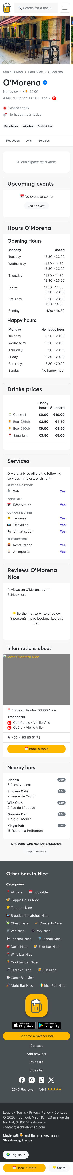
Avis (29, 140)
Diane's (13, 780)
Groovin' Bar (17, 814)
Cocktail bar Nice (24, 962)
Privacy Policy (40, 1112)
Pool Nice (42, 931)
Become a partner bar (36, 1036)
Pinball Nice (51, 939)
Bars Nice (35, 72)
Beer (16, 422)
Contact (36, 1046)
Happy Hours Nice (24, 900)
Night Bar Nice (21, 985)
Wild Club (15, 803)
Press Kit (36, 1062)
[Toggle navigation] (65, 8)
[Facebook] (22, 1079)
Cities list (36, 1070)
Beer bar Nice (48, 947)
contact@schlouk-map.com (24, 1127)
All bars (16, 892)
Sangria (19, 435)
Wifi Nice (17, 931)
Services (44, 140)
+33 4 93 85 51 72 (25, 737)
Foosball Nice (20, 939)
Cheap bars (19, 923)
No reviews (12, 91)
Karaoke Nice (20, 970)
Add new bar (36, 1054)
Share (61, 1168)
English (16, 1155)
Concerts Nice (50, 923)
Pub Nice (48, 970)
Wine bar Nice (21, 954)
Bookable (40, 892)
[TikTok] (41, 1079)
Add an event (36, 206)
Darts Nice (18, 947)
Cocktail (19, 415)
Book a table (38, 749)
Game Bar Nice (22, 978)
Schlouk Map (13, 72)
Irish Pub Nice (54, 985)
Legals (8, 1112)
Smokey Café (17, 791)
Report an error (37, 851)
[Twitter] (51, 1079)
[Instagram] (31, 1079)
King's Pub (15, 826)
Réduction (13, 140)
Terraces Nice (21, 908)
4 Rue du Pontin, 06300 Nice (33, 710)
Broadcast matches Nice (29, 915)
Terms (21, 1112)
